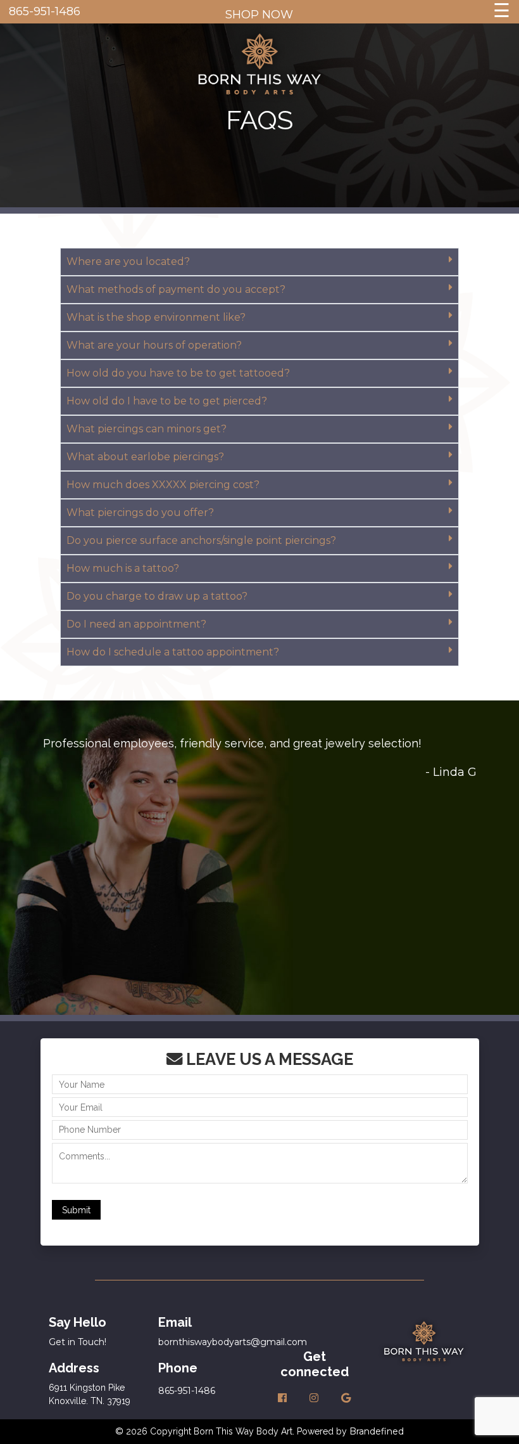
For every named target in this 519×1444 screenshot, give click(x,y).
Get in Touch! (77, 1342)
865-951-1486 (44, 11)
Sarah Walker (439, 960)
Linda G (455, 772)
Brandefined (376, 1431)
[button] (259, 262)
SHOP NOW (259, 15)
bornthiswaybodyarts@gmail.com (232, 1342)
